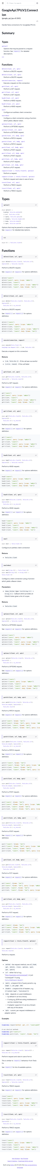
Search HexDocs (12, 1161)
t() (3, 57)
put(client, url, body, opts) (12, 159)
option (4, 264)
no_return (16, 305)
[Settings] (37, 3)
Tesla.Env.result (17, 264)
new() (4, 110)
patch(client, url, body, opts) (13, 135)
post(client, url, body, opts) (12, 147)
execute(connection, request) (12, 80)
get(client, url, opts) (10, 86)
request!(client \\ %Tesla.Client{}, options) (18, 176)
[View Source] (36, 205)
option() (5, 46)
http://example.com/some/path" (16, 975)
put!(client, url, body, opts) (12, 165)
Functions (7, 64)
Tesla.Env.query (15, 216)
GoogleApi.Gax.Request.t (9, 347)
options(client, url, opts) (11, 124)
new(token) (5, 115)
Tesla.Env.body (14, 221)
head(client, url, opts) (10, 98)
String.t (11, 570)
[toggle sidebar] (2, 3)
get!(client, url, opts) (10, 92)
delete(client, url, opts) (11, 69)
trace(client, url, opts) (11, 182)
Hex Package (16, 1158)
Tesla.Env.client (15, 242)
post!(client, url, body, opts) (13, 153)
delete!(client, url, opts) (11, 74)
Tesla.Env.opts (14, 223)
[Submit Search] (7, 3)
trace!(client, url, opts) (11, 188)
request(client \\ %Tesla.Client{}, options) (18, 171)
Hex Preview (24, 1158)
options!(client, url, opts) (12, 130)
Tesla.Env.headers (17, 219)
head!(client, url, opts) (11, 104)
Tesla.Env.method (15, 212)
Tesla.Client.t (15, 345)
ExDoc (12, 1165)
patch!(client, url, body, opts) (13, 141)
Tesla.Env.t (6, 305)
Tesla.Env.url (13, 214)
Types (5, 41)
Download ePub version (25, 1161)
